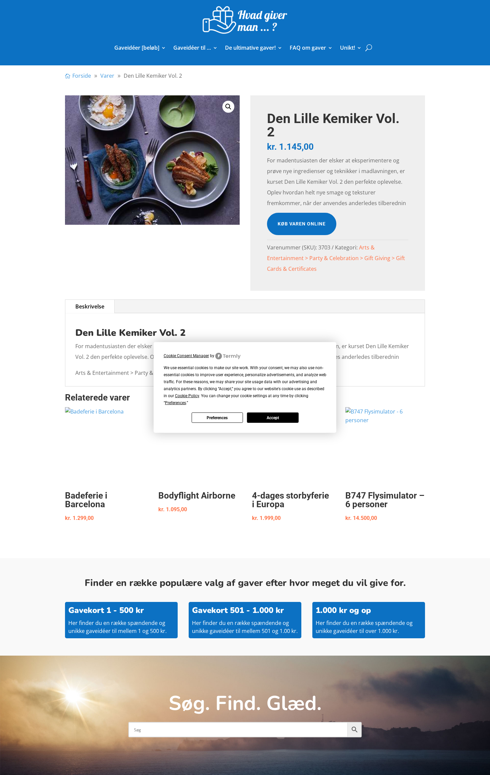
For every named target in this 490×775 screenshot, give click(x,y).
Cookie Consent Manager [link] (186, 355)
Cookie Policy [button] (187, 396)
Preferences (217, 418)
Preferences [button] (175, 403)
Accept (273, 418)
